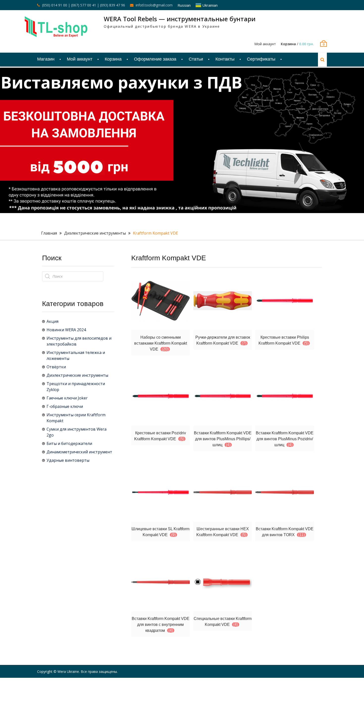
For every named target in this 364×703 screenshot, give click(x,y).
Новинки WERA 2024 (66, 329)
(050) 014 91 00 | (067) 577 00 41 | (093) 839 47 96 (83, 5)
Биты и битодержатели (69, 443)
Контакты (224, 59)
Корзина (113, 59)
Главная (49, 233)
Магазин (45, 59)
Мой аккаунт (265, 44)
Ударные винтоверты (68, 460)
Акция (52, 321)
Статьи (196, 59)
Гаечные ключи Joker (67, 398)
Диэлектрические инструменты (95, 233)
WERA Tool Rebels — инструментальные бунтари (180, 19)
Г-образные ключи (65, 406)
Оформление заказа (155, 59)
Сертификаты (261, 59)
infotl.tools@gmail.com (154, 5)
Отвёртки (56, 367)
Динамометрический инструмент (79, 452)
